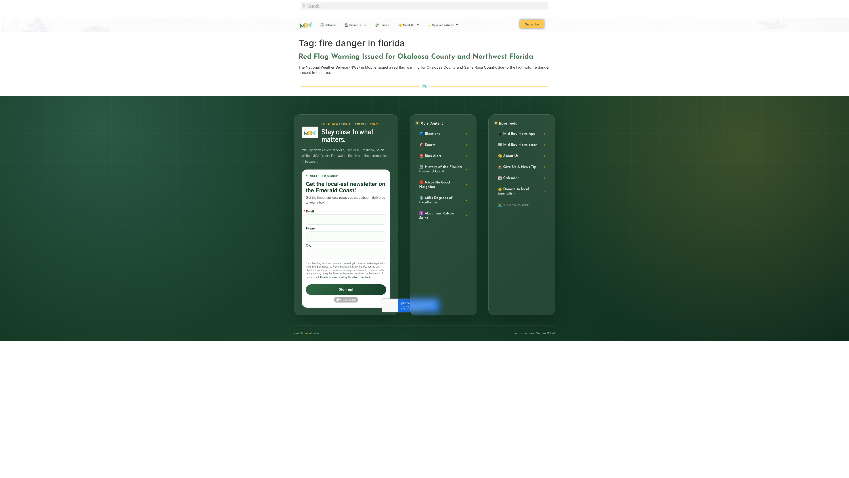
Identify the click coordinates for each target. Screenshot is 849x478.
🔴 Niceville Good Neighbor (434, 185)
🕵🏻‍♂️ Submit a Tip (355, 24)
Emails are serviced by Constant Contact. (345, 277)
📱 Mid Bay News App (516, 134)
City (308, 245)
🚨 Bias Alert (430, 156)
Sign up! (346, 289)
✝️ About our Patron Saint (436, 216)
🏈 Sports (427, 145)
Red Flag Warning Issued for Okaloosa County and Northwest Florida (415, 56)
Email (310, 211)
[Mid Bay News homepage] (310, 132)
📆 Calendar (508, 178)
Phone (310, 228)
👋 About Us (406, 24)
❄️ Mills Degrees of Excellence (436, 200)
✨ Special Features (441, 24)
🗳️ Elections (429, 134)
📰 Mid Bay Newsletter (517, 145)
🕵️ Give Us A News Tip (517, 167)
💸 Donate (382, 24)
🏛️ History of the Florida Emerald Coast (440, 169)
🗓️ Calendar (328, 24)
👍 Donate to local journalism (513, 191)
